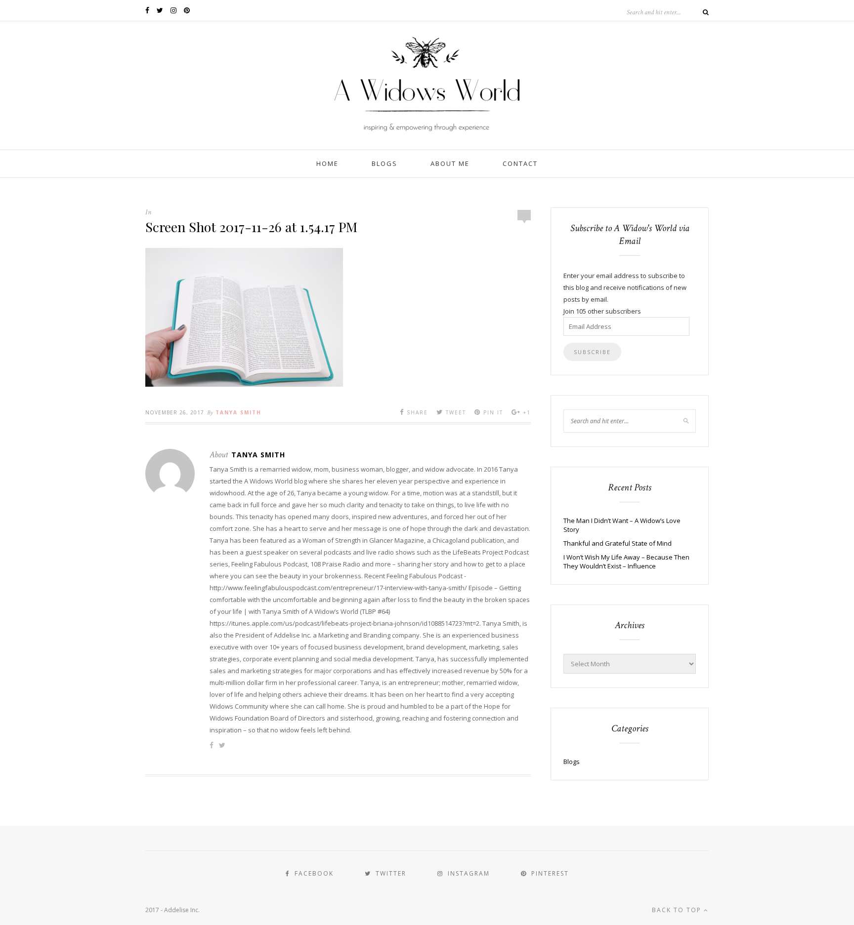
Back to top (678, 910)
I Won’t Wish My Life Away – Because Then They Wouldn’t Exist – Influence (626, 561)
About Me (450, 163)
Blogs (384, 163)
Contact (520, 163)
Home (327, 163)
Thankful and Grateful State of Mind (617, 543)
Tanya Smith (238, 412)
